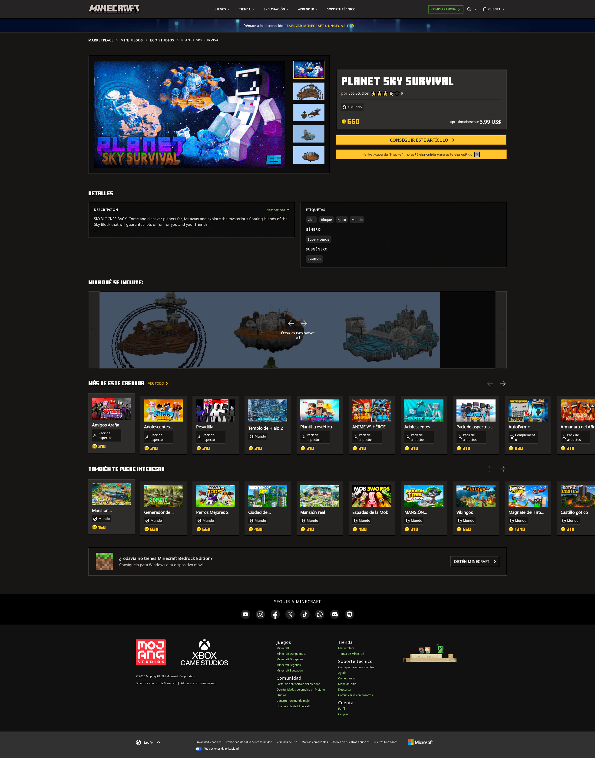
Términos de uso (286, 742)
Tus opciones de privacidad (221, 748)
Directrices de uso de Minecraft (156, 683)
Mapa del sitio (347, 684)
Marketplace (101, 40)
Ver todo (156, 383)
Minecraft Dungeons (290, 659)
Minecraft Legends (289, 665)
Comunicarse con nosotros (355, 695)
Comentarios (346, 678)
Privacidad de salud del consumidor (249, 742)
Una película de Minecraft (293, 706)
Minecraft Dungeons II (291, 654)
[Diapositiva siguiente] (503, 383)
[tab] (308, 70)
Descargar (345, 690)
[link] (245, 614)
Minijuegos (132, 40)
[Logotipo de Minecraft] (114, 9)
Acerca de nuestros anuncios (351, 742)
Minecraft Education (290, 670)
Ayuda (342, 673)
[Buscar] (473, 9)
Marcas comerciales (315, 742)
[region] (297, 330)
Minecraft (283, 648)
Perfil (341, 709)
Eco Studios (162, 40)
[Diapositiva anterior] (490, 383)
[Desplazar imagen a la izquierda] (94, 330)
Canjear (343, 714)
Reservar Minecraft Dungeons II (317, 25)
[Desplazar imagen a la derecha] (501, 330)
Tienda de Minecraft (351, 654)
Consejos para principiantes (356, 667)
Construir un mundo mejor (294, 701)
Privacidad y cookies (208, 742)
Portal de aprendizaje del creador (298, 684)
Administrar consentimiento (198, 683)
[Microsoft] (420, 742)
